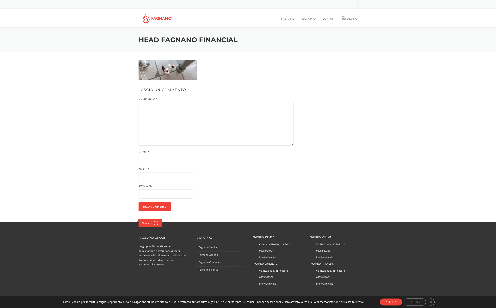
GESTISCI (414, 302)
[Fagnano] (157, 18)
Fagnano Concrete (209, 262)
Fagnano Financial (209, 269)
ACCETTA (391, 302)
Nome (144, 152)
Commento (148, 98)
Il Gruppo (308, 18)
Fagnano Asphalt (208, 254)
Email (144, 169)
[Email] (352, 4)
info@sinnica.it (267, 257)
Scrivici (146, 223)
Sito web (145, 186)
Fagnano (287, 18)
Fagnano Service (208, 247)
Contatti (329, 18)
